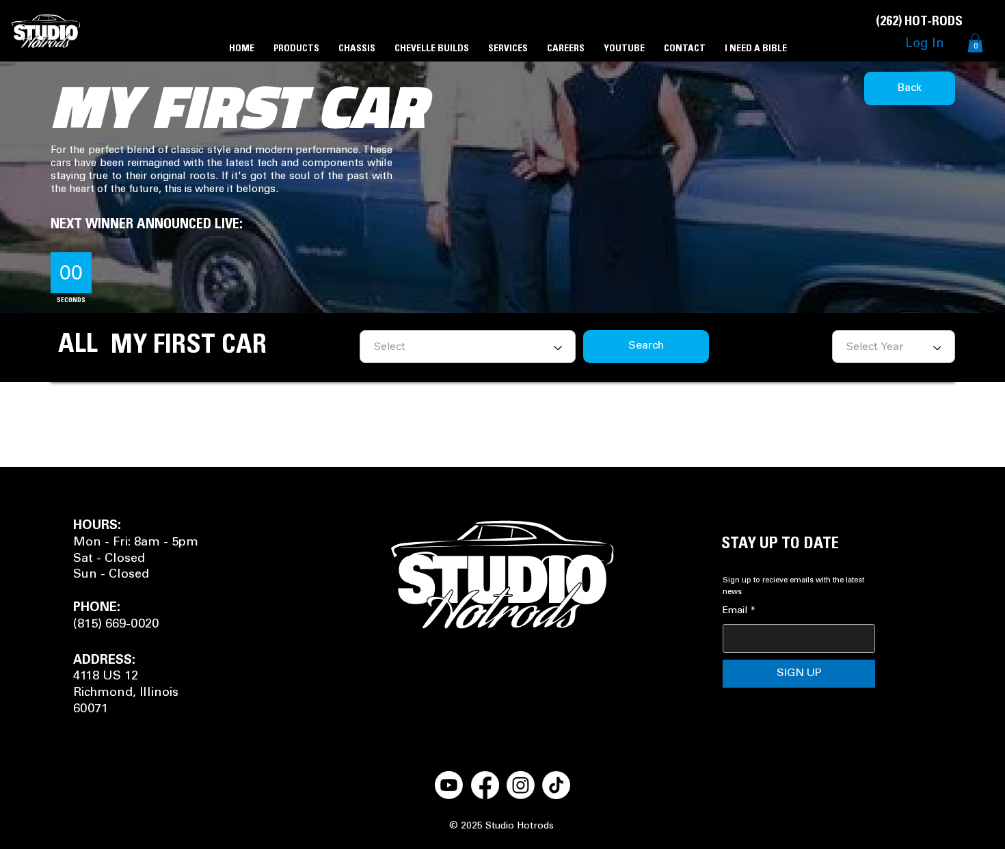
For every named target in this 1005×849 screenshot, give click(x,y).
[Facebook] (485, 785)
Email (739, 611)
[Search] (854, 30)
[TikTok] (556, 785)
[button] (975, 42)
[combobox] (893, 346)
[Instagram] (521, 785)
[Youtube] (449, 785)
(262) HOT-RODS (919, 22)
